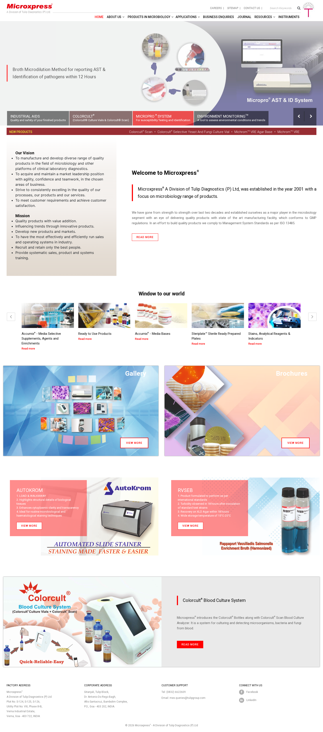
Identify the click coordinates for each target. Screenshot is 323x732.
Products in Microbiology (149, 17)
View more (134, 442)
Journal (244, 17)
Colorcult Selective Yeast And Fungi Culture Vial (164, 132)
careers (216, 8)
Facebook (252, 692)
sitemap (232, 8)
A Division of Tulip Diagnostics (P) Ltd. (29, 12)
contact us (252, 8)
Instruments (288, 17)
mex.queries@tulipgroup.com (187, 697)
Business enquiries (218, 17)
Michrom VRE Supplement (268, 132)
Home (99, 17)
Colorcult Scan (111, 132)
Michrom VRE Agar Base (224, 132)
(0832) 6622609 (176, 692)
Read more (145, 237)
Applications (186, 17)
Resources (263, 17)
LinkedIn (251, 700)
